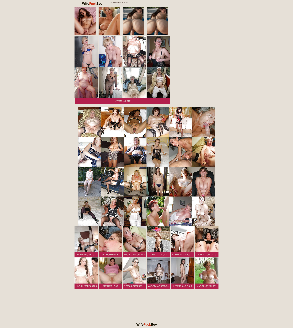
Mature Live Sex (122, 101)
